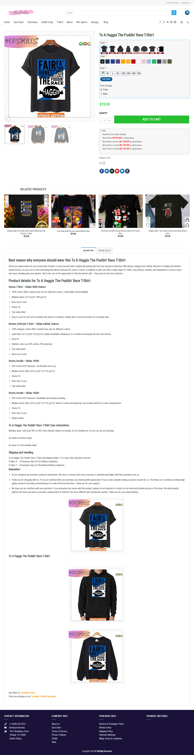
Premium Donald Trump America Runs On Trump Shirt (120, 232)
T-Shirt (60, 22)
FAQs (54, 742)
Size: (103, 68)
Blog (106, 22)
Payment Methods (107, 735)
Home (7, 22)
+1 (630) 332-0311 (17, 724)
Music (70, 22)
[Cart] (187, 12)
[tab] (88, 250)
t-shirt (108, 158)
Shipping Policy (106, 731)
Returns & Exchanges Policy (111, 724)
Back (105, 94)
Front (105, 89)
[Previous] (9, 76)
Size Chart (19, 22)
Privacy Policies (59, 735)
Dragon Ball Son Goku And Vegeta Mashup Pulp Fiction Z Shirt (26, 232)
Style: (103, 42)
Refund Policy (105, 250)
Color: (103, 56)
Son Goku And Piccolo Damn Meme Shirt (73, 231)
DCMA (54, 738)
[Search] (174, 12)
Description (88, 250)
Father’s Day (47, 22)
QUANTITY (103, 113)
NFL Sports (82, 22)
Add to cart (151, 119)
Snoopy (94, 22)
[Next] (89, 76)
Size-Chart (56, 727)
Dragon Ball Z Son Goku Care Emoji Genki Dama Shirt (168, 232)
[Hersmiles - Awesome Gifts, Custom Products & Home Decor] (32, 12)
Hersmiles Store (28, 692)
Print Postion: (106, 85)
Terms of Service (59, 731)
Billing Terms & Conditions (110, 738)
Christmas (32, 22)
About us (56, 724)
